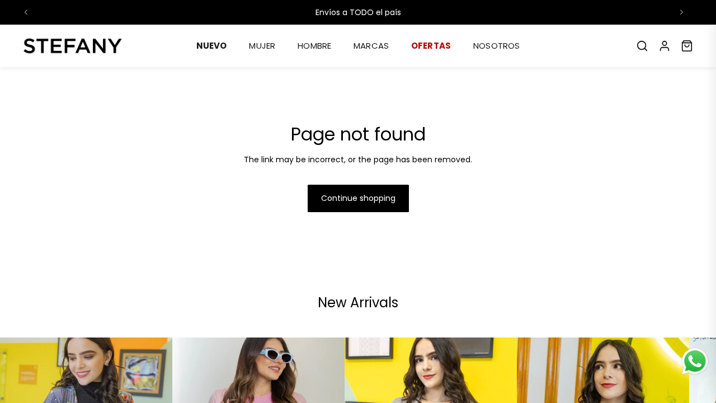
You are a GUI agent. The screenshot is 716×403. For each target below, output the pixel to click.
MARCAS (371, 45)
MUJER (262, 45)
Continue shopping (358, 198)
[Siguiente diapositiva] (681, 12)
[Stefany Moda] (72, 45)
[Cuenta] (664, 46)
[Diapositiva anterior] (26, 12)
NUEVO (211, 45)
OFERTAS (431, 45)
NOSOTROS (496, 45)
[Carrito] (687, 46)
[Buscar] (642, 46)
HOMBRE (314, 45)
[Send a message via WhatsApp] (695, 361)
